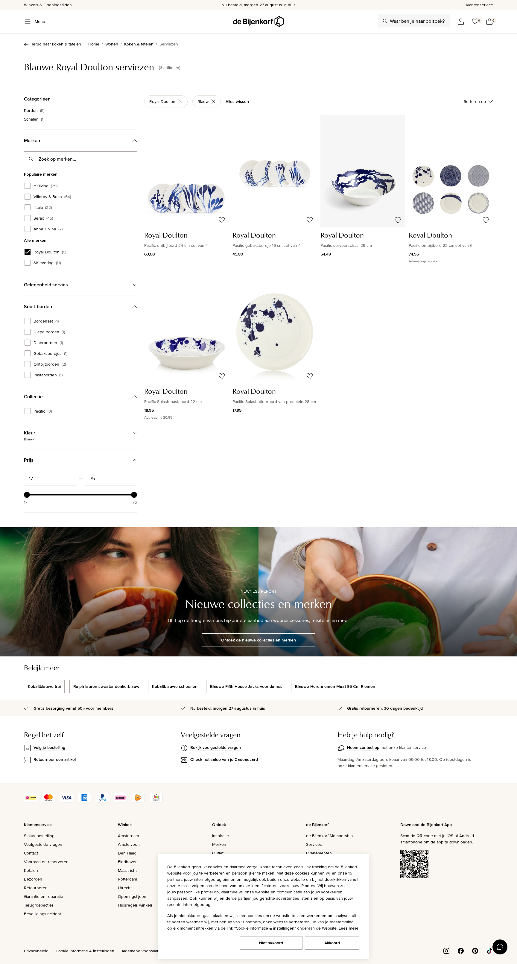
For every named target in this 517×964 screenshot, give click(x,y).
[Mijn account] (460, 21)
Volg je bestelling (49, 747)
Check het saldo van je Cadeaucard (224, 759)
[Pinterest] (475, 950)
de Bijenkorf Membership (329, 835)
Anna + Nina (48, 228)
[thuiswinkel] (156, 801)
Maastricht (127, 870)
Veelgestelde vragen (43, 844)
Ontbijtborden (50, 364)
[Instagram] (446, 950)
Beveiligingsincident (42, 913)
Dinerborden (48, 342)
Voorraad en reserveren (46, 861)
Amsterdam (128, 835)
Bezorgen (33, 879)
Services (314, 844)
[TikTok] (489, 950)
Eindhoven (128, 861)
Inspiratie (220, 835)
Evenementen (319, 853)
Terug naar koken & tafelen (56, 44)
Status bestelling (39, 835)
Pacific (43, 411)
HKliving (45, 185)
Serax (43, 218)
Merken (219, 844)
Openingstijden (132, 896)
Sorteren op (475, 101)
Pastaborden (48, 374)
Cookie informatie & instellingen (85, 950)
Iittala (43, 207)
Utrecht (125, 887)
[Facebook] (460, 950)
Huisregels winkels (135, 905)
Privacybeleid (36, 950)
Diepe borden (49, 331)
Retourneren (36, 887)
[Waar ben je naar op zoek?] (385, 21)
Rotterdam (127, 879)
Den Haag (127, 853)
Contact (31, 853)
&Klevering (47, 262)
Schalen (34, 119)
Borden (34, 110)
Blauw (203, 101)
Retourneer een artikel (55, 759)
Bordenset (46, 321)
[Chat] (499, 946)
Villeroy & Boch (52, 196)
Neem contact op (363, 747)
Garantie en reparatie (43, 896)
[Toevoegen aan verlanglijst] (221, 220)
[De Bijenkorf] (258, 22)
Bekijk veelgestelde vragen (215, 747)
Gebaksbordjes (50, 353)
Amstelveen (129, 844)
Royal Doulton (50, 252)
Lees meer (348, 928)
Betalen (31, 870)
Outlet (217, 853)
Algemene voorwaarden (143, 950)
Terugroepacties (39, 905)
